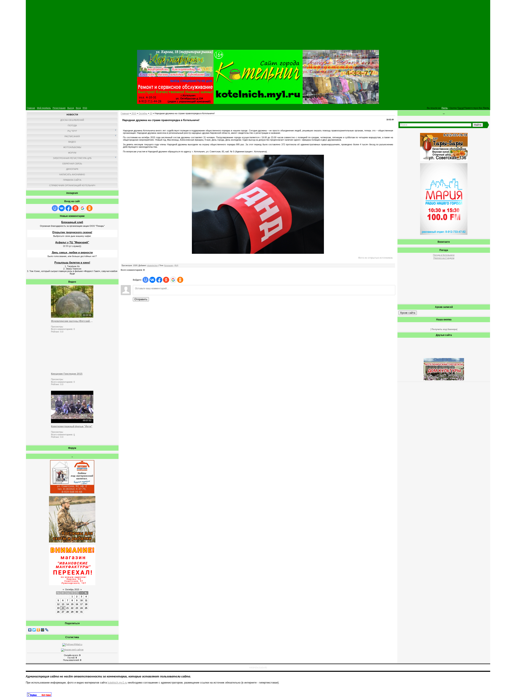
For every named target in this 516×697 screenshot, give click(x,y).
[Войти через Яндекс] (75, 208)
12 (58, 604)
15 (72, 604)
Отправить (140, 299)
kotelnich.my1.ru (117, 682)
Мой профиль (44, 108)
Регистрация (59, 108)
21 (67, 608)
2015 (133, 113)
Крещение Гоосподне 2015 (66, 373)
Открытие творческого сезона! (72, 232)
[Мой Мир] (43, 629)
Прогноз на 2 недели (443, 258)
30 (77, 612)
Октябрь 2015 (72, 589)
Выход (70, 108)
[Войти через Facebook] (69, 208)
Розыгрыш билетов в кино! (72, 262)
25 (86, 608)
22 (72, 608)
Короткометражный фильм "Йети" (71, 426)
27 (63, 612)
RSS (85, 108)
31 (81, 612)
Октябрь (143, 113)
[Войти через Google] (82, 208)
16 (77, 604)
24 (81, 608)
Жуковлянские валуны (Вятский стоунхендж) (72, 321)
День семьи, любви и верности (72, 252)
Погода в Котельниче (444, 255)
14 (67, 604)
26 (58, 612)
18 (86, 604)
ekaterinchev (152, 265)
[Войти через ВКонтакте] (62, 208)
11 (86, 600)
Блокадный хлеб (72, 222)
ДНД (176, 265)
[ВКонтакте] (30, 629)
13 (63, 604)
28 (67, 612)
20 (63, 608)
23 (77, 608)
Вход (78, 108)
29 (72, 612)
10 (81, 600)
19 (58, 608)
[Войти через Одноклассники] (89, 208)
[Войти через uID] (55, 208)
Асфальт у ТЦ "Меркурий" (72, 242)
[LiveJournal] (47, 629)
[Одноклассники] (38, 629)
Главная (31, 108)
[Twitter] (34, 629)
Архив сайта (407, 312)
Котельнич (168, 265)
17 (81, 604)
